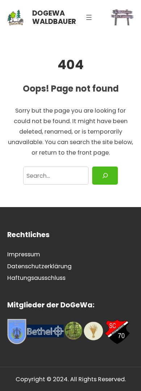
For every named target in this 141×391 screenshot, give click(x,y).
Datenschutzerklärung (39, 266)
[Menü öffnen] (89, 17)
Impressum (23, 254)
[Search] (105, 176)
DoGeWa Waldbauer (54, 17)
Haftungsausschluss (36, 278)
